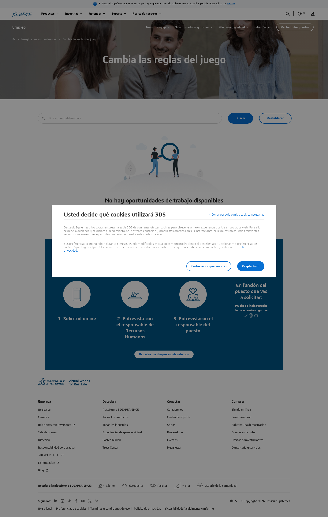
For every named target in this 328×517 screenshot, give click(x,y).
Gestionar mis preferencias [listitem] (208, 266)
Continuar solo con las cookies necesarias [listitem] (237, 214)
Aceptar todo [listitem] (250, 266)
